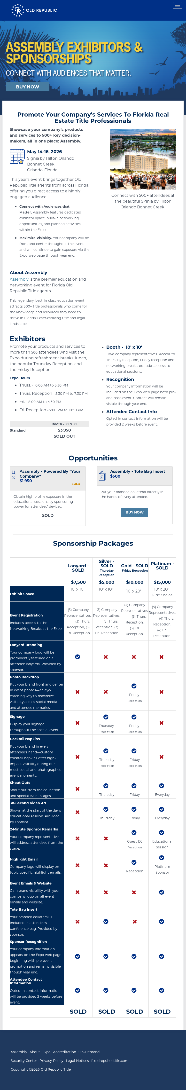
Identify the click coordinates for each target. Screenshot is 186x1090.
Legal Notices (77, 1060)
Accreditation (64, 1052)
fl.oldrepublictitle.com (110, 1060)
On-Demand (89, 1052)
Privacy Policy (51, 1060)
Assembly (19, 279)
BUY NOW (27, 87)
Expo (46, 1052)
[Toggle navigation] (177, 5)
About (35, 1052)
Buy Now (135, 512)
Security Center (24, 1060)
